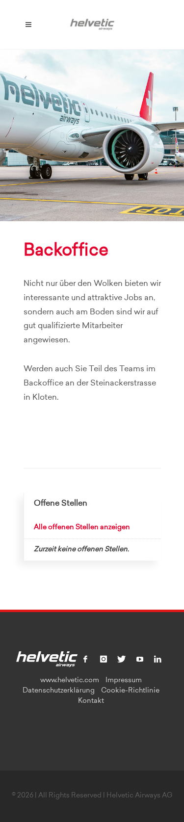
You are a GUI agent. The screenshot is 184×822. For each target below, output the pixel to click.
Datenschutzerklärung (59, 691)
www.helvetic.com (69, 680)
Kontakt (91, 701)
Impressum (123, 680)
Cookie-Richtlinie (130, 691)
